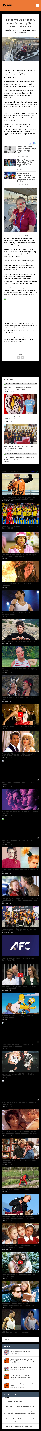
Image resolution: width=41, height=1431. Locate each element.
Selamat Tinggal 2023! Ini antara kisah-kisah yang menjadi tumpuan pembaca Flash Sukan (19, 1413)
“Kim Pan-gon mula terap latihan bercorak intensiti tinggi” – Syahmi (19, 458)
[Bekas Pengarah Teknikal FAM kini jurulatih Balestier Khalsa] (20, 404)
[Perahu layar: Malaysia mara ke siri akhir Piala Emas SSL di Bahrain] (20, 434)
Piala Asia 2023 (22, 32)
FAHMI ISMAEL (16, 30)
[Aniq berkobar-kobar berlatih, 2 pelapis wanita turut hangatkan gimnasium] (20, 384)
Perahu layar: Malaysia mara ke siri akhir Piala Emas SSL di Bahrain (18, 447)
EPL (19, 1353)
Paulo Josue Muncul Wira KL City (20, 1368)
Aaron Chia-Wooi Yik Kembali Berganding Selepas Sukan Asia (20, 1376)
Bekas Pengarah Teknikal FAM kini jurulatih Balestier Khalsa (19, 418)
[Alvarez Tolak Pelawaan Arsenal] (6, 1352)
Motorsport (21, 1363)
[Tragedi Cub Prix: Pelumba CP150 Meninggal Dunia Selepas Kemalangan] (6, 1360)
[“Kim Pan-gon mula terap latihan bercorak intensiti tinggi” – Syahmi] (20, 454)
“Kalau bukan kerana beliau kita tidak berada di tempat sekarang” (20, 1420)
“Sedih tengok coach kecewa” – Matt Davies (18, 1426)
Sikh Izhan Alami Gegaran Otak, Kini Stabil (22, 1385)
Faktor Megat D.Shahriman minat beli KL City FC (20, 1407)
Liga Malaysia (21, 1369)
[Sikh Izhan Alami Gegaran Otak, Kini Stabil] (6, 1385)
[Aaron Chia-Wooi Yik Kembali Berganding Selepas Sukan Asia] (6, 1376)
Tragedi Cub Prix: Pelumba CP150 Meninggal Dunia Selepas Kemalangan (22, 1360)
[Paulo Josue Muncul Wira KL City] (6, 1369)
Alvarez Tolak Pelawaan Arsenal (20, 1351)
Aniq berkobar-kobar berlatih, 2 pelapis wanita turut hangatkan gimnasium (18, 388)
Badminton (21, 1379)
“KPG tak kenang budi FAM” (13, 1401)
